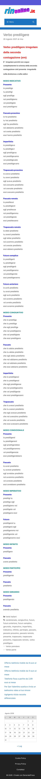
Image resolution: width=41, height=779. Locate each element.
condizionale (11, 620)
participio (24, 630)
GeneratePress (29, 775)
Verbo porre (11, 650)
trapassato (17, 636)
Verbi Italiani (11, 617)
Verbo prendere (13, 646)
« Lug (19, 746)
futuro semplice (25, 623)
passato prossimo (11, 633)
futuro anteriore (10, 623)
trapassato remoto (20, 640)
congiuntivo (23, 620)
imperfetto (27, 627)
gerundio (7, 627)
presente (7, 636)
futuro (31, 620)
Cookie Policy (20, 758)
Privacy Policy (20, 764)
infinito (16, 630)
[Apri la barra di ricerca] (33, 22)
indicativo (7, 630)
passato (32, 630)
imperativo (16, 627)
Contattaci (20, 770)
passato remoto (27, 633)
